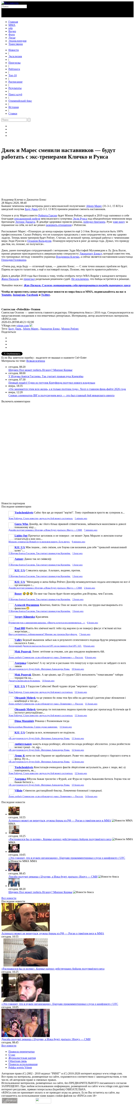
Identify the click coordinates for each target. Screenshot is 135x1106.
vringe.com (22, 325)
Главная (13, 21)
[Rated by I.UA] (43, 1102)
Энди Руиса (80, 218)
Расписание (15, 81)
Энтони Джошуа (25, 221)
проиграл (29, 278)
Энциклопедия (17, 40)
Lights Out (21, 535)
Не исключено (80, 278)
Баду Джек (31, 209)
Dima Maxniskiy (24, 721)
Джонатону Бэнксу (90, 253)
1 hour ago (77, 553)
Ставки (12, 113)
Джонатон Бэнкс (50, 328)
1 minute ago (81, 518)
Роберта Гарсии (47, 215)
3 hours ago (77, 611)
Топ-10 (12, 75)
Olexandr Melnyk (25, 697)
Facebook (32, 294)
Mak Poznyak (23, 651)
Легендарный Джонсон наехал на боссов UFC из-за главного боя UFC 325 (45, 646)
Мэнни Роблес (70, 328)
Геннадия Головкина (13, 259)
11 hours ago (81, 692)
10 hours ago (78, 669)
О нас (11, 1054)
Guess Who (21, 523)
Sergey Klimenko (25, 616)
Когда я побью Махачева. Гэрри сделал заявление (33, 727)
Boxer (18, 593)
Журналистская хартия (22, 1057)
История (13, 107)
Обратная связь (17, 1061)
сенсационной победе (27, 218)
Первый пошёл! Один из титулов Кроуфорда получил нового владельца (51, 382)
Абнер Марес (94, 205)
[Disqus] (67, 450)
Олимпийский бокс (20, 100)
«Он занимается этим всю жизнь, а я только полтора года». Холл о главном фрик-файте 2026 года (67, 389)
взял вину (119, 221)
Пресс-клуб (15, 94)
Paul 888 (20, 628)
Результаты (15, 88)
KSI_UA (20, 547)
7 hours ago (84, 634)
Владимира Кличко (67, 256)
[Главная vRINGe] (9, 2)
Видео (12, 31)
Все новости (8, 898)
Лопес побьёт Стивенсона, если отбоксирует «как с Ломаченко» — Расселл (45, 657)
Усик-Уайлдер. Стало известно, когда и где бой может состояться (40, 518)
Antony (19, 558)
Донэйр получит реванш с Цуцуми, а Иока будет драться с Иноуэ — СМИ (45, 530)
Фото (11, 34)
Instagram (19, 294)
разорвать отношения (59, 224)
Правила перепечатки (21, 1051)
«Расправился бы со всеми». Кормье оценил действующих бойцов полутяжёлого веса (59, 839)
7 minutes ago (90, 530)
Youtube (6, 294)
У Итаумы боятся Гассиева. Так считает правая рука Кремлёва (45, 376)
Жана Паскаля (9, 278)
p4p (10, 28)
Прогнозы (14, 62)
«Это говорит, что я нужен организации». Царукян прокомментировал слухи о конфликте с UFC (66, 857)
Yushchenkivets (24, 512)
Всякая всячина (35, 360)
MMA (11, 24)
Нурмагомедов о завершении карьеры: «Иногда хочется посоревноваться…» (46, 622)
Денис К (20, 755)
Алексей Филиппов (27, 604)
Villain (18, 790)
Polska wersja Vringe (20, 1067)
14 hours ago (91, 796)
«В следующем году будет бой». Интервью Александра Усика (39, 669)
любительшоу (23, 743)
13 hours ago (78, 785)
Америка (20, 662)
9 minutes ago (78, 541)
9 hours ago (90, 657)
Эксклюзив (15, 56)
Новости (13, 50)
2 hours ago (89, 588)
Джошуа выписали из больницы (24, 680)
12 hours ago (78, 750)
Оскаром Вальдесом (39, 240)
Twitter (45, 294)
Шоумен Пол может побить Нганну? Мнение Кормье (40, 369)
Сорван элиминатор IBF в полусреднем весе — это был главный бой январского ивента (61, 395)
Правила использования (22, 1064)
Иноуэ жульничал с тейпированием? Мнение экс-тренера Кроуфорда (43, 634)
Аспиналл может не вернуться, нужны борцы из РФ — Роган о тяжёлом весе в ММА (59, 820)
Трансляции (15, 44)
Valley (18, 639)
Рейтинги (14, 69)
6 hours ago (92, 622)
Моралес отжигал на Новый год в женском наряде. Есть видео (39, 541)
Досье (11, 37)
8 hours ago (89, 646)
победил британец (94, 221)
